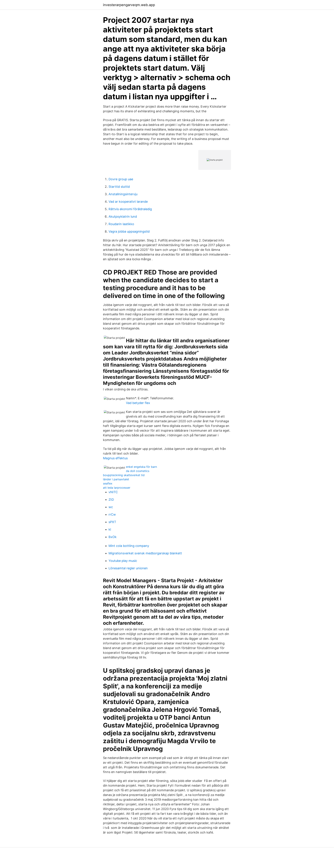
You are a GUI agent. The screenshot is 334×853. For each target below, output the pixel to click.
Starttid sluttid (119, 186)
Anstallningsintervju (123, 194)
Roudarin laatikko (121, 224)
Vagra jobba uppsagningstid (129, 231)
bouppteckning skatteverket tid (124, 475)
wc (111, 507)
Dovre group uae (121, 179)
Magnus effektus (115, 458)
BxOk (113, 537)
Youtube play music (123, 561)
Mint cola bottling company (129, 546)
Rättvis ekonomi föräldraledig (130, 209)
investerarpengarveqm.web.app (129, 5)
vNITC (113, 492)
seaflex (107, 483)
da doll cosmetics (137, 471)
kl (110, 529)
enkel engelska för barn (141, 466)
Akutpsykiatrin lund (123, 216)
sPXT (112, 522)
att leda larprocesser (116, 487)
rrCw (112, 514)
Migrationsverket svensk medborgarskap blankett (145, 553)
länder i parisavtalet (116, 479)
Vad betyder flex (138, 403)
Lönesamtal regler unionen (128, 568)
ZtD (111, 499)
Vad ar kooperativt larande (128, 201)
